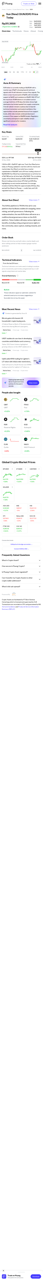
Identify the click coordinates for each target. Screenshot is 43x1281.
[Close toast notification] (3, 1270)
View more (33, 200)
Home (3, 9)
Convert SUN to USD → (21, 548)
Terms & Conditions (8, 606)
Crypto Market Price (18, 9)
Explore (9, 9)
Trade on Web (28, 3)
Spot (27, 9)
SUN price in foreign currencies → (21, 544)
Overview (6, 31)
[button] (17, 275)
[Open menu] (39, 3)
